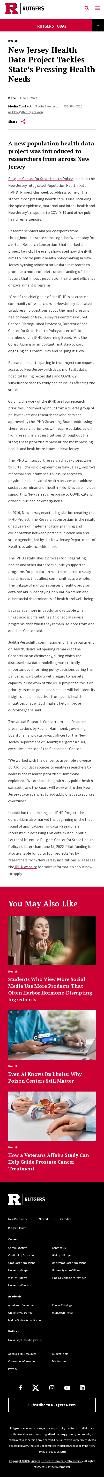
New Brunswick (17, 1219)
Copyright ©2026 (19, 1461)
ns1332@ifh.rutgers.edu (25, 112)
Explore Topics (98, 25)
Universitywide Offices (66, 1270)
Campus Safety (17, 1248)
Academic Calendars (21, 1305)
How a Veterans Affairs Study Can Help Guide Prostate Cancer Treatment (48, 1162)
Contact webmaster (58, 1467)
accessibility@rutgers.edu (25, 1445)
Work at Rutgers (17, 1278)
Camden (65, 1219)
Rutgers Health (17, 1228)
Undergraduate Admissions (69, 1263)
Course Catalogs (62, 1305)
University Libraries (20, 1312)
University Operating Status (25, 1340)
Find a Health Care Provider (69, 1278)
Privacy (12, 1369)
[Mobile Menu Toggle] (97, 8)
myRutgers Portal (62, 1312)
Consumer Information (22, 1361)
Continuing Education (21, 1255)
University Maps (18, 1270)
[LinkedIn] (82, 1387)
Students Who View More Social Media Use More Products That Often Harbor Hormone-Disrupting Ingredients (50, 989)
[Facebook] (20, 1387)
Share (12, 121)
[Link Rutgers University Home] (41, 8)
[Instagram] (51, 1387)
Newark (44, 1219)
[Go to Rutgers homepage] (26, 1200)
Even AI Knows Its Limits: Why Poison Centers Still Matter (45, 1077)
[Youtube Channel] (67, 1388)
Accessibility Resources (22, 1354)
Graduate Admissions (21, 1263)
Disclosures (59, 1361)
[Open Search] (87, 8)
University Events (19, 1285)
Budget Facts (60, 1354)
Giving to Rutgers (62, 1255)
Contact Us (59, 1248)
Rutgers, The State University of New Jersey (57, 1461)
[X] (35, 1388)
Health (13, 40)
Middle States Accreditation (25, 1320)
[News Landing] (52, 29)
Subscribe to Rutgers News (52, 1404)
